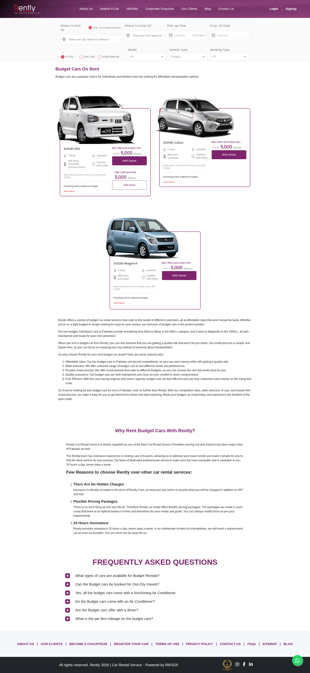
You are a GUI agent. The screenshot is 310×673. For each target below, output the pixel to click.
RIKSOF (172, 665)
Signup (291, 9)
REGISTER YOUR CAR (131, 644)
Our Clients (189, 9)
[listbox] (147, 57)
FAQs (251, 644)
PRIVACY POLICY (199, 644)
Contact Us (226, 9)
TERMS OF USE (167, 644)
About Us (86, 9)
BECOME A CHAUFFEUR (88, 644)
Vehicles (132, 9)
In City (69, 56)
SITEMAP (269, 644)
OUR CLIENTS (52, 644)
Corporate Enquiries (159, 9)
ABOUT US (25, 644)
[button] (155, 576)
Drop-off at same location (107, 27)
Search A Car (109, 9)
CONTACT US (230, 644)
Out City (89, 56)
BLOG (288, 644)
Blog (208, 9)
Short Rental (110, 56)
